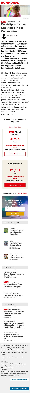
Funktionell (5, 362)
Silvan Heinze (14, 35)
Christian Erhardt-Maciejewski (15, 329)
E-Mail (7, 208)
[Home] (10, 3)
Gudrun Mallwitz (11, 277)
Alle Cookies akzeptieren (19, 388)
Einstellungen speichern (19, 379)
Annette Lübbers (11, 317)
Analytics (4, 370)
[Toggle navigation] (27, 3)
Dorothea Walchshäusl (13, 288)
